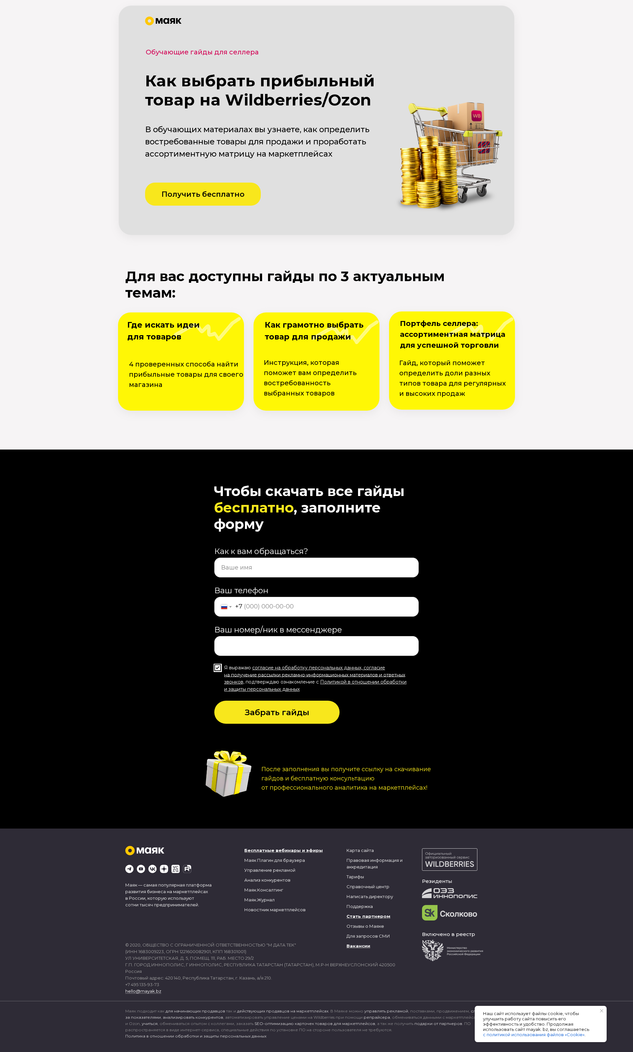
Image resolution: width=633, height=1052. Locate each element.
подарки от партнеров (438, 1023)
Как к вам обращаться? (261, 551)
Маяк (250, 860)
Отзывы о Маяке (365, 926)
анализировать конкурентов (193, 1017)
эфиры (314, 850)
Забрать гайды (277, 712)
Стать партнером (368, 916)
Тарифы (355, 876)
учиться (150, 1023)
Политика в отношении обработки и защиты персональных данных (195, 1036)
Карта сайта (360, 850)
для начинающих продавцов (195, 1010)
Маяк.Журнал (259, 899)
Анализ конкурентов (267, 880)
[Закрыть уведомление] (601, 1011)
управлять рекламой (386, 1010)
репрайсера (377, 1017)
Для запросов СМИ (368, 936)
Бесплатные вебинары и (274, 850)
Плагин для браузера (281, 860)
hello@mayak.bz (143, 991)
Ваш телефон (241, 590)
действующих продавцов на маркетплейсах (282, 1010)
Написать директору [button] (370, 896)
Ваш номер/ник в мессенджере (278, 629)
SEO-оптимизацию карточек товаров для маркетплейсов (315, 1023)
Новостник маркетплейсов (275, 909)
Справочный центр (368, 886)
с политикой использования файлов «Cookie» (534, 1034)
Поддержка (360, 906)
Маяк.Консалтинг (263, 889)
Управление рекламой (269, 870)
